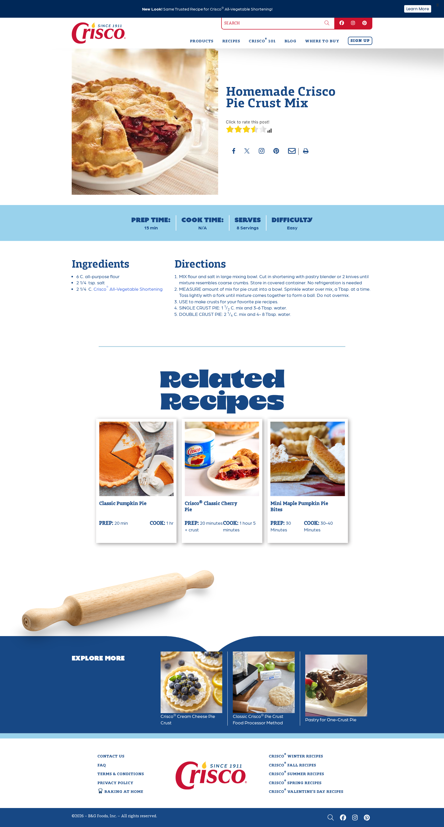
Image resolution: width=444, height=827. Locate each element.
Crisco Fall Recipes (292, 764)
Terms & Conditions (120, 774)
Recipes (231, 41)
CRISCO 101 (262, 41)
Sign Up (360, 41)
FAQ (101, 765)
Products (202, 41)
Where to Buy (322, 41)
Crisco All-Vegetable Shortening (127, 288)
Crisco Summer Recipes (296, 773)
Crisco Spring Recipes (295, 782)
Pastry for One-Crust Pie (330, 719)
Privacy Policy (115, 783)
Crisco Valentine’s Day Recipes (306, 791)
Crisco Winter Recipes (296, 755)
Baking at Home (123, 792)
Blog (290, 41)
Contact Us (110, 756)
